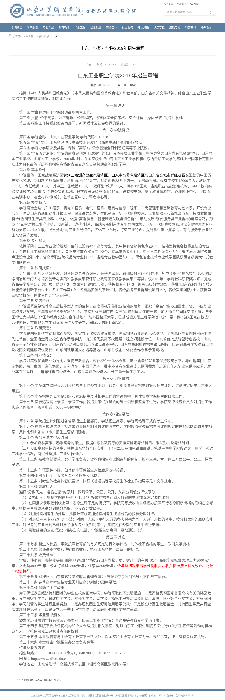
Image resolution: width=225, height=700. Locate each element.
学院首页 (16, 27)
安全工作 (111, 27)
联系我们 (181, 4)
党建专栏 (159, 27)
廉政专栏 (175, 27)
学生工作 (80, 27)
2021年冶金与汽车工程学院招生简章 (41, 680)
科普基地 (190, 27)
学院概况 (32, 27)
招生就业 (95, 27)
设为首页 (168, 4)
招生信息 (44, 36)
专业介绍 (48, 27)
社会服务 (127, 27)
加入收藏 (194, 4)
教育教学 (64, 27)
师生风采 (143, 27)
